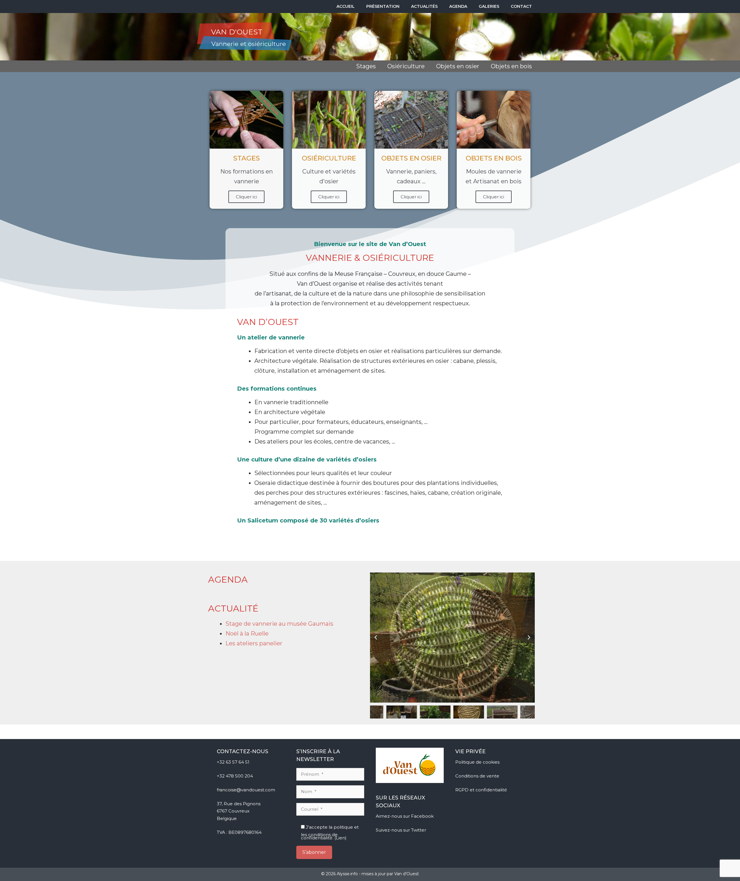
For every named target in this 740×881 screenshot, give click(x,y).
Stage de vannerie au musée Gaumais (279, 623)
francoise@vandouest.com (246, 790)
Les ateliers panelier (253, 643)
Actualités (424, 6)
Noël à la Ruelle (247, 633)
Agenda (458, 6)
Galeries (489, 6)
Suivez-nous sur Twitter (401, 830)
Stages (366, 66)
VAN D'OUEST (236, 31)
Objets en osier (457, 66)
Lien (340, 838)
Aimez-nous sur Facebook (405, 816)
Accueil (345, 6)
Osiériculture (406, 66)
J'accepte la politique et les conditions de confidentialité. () (330, 831)
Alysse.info (347, 873)
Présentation (382, 6)
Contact (521, 6)
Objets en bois (511, 66)
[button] (376, 637)
